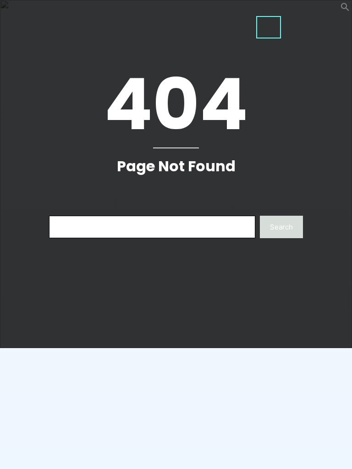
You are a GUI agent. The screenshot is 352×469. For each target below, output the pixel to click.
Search (281, 227)
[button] (345, 9)
